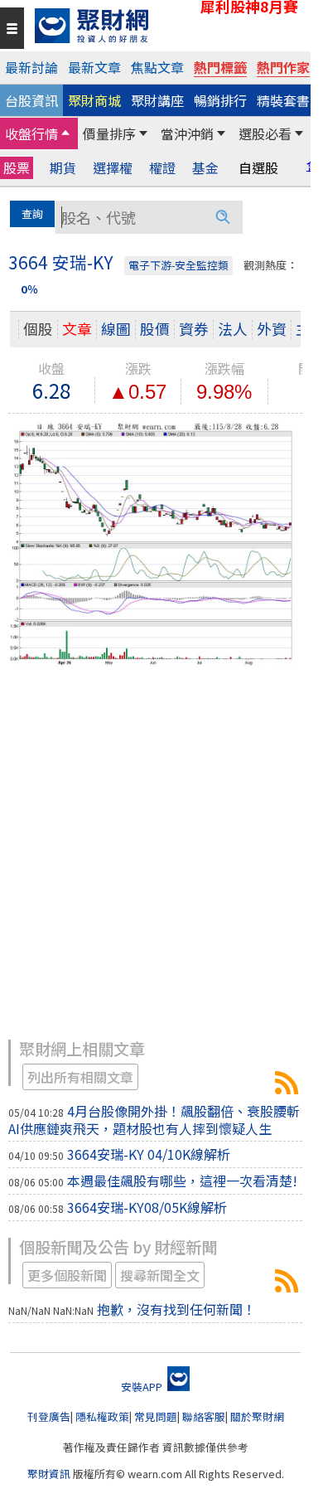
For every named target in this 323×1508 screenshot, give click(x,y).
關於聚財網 (257, 1416)
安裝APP (143, 1386)
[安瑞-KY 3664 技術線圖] (155, 542)
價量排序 (109, 133)
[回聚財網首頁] (169, 25)
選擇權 (113, 168)
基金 (205, 168)
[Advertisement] (161, 861)
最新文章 (94, 67)
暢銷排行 (220, 100)
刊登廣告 (48, 1416)
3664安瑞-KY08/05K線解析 (147, 1207)
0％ (29, 289)
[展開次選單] (65, 133)
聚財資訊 (48, 1473)
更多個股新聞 (67, 1275)
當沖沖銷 (187, 133)
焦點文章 (157, 67)
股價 (155, 328)
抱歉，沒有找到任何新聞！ (176, 1309)
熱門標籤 (220, 67)
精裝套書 (283, 100)
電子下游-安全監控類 (178, 265)
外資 (272, 328)
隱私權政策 (102, 1416)
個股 (38, 328)
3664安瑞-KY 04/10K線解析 (148, 1154)
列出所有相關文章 (80, 1077)
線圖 (116, 328)
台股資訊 (31, 100)
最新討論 (31, 67)
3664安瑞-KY (286, 1082)
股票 (16, 167)
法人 (233, 328)
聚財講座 (157, 100)
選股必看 (265, 133)
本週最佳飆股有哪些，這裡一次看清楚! (182, 1180)
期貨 (63, 168)
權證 (162, 168)
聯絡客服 (203, 1416)
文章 (77, 328)
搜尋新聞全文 (160, 1275)
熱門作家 (283, 67)
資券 (194, 328)
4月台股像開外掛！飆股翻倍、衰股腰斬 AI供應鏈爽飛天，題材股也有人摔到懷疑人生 (160, 1119)
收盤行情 (31, 133)
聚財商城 (94, 100)
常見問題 (155, 1416)
